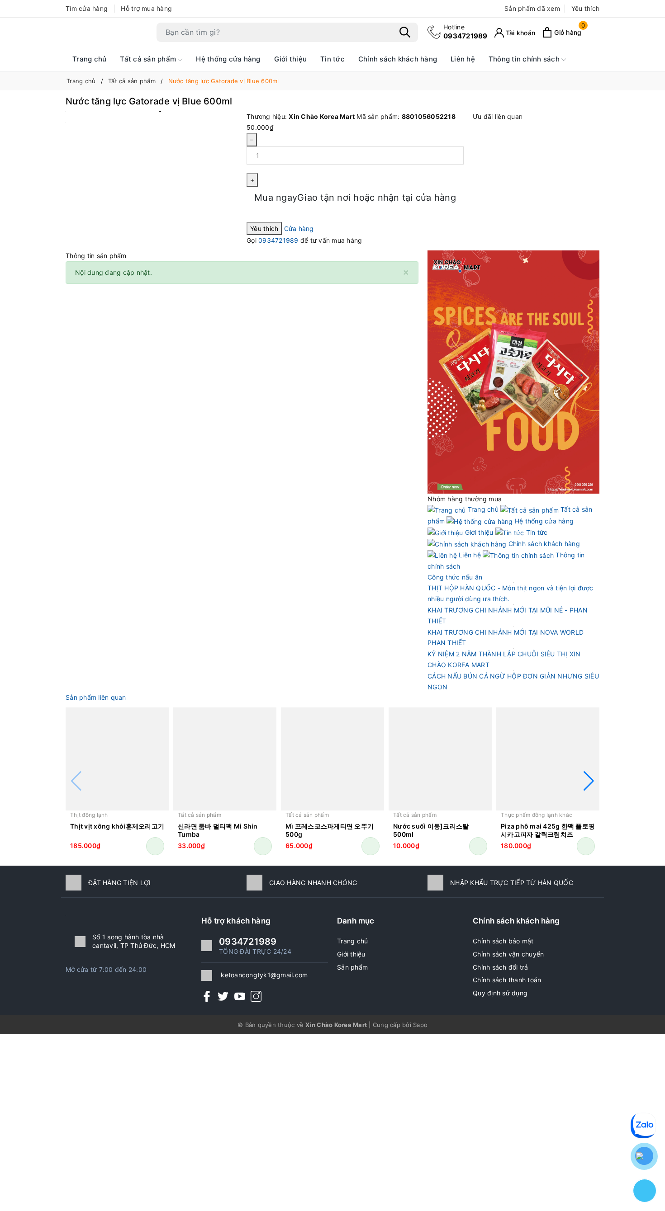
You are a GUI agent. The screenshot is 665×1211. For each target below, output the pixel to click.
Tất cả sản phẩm (149, 59)
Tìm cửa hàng (87, 8)
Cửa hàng (299, 228)
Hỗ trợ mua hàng (146, 8)
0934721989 (465, 31)
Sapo (420, 1024)
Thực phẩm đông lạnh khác (536, 814)
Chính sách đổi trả (500, 967)
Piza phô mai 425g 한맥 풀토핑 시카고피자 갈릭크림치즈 (548, 830)
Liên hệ (463, 59)
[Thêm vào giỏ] (155, 846)
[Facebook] (206, 995)
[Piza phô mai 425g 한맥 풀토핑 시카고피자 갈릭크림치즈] (547, 758)
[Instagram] (256, 995)
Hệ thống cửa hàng (228, 59)
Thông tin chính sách (525, 59)
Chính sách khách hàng (397, 59)
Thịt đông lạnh (89, 814)
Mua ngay (355, 197)
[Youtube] (239, 995)
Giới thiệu (290, 59)
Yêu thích (585, 8)
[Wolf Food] (513, 371)
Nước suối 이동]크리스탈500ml (431, 830)
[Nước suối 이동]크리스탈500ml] (440, 758)
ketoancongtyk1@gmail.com (264, 975)
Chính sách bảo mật (503, 941)
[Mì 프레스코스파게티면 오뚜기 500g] (332, 758)
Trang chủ (89, 59)
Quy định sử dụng (500, 993)
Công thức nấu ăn (455, 577)
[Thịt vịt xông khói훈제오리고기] (117, 758)
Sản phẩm (352, 967)
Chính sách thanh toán (507, 980)
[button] (589, 781)
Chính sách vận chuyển (508, 954)
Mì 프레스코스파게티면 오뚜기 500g (329, 830)
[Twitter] (223, 995)
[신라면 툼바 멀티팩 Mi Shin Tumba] (224, 758)
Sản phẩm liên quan (96, 697)
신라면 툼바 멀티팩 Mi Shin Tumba (218, 830)
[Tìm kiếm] (405, 32)
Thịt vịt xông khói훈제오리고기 (117, 826)
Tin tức (332, 59)
